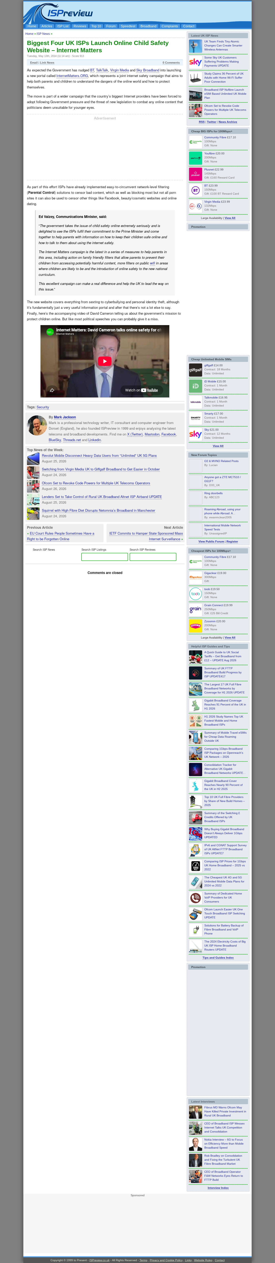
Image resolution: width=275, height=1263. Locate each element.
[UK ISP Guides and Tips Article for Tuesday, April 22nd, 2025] (195, 823)
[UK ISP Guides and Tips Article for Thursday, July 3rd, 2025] (195, 807)
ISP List (62, 26)
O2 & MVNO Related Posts (221, 461)
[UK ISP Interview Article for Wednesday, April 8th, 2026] (195, 1133)
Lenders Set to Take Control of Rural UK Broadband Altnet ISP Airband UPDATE (102, 496)
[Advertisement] (176, 12)
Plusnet (209, 169)
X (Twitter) (135, 433)
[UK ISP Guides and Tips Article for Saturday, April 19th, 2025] (195, 871)
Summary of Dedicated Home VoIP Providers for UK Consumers (223, 897)
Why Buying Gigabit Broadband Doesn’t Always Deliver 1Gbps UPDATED (224, 833)
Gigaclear (210, 573)
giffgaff (208, 365)
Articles (46, 26)
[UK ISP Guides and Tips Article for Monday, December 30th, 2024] (195, 887)
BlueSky (55, 439)
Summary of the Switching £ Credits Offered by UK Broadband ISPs (222, 817)
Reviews (80, 26)
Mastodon (152, 433)
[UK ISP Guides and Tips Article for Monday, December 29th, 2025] (195, 775)
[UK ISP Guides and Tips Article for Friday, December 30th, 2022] (195, 903)
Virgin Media (119, 69)
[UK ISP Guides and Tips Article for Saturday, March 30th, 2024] (195, 951)
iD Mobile (210, 381)
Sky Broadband (147, 69)
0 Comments (171, 62)
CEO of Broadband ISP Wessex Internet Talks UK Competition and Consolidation (224, 1127)
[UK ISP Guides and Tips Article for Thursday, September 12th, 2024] (195, 919)
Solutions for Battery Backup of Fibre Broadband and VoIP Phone (224, 929)
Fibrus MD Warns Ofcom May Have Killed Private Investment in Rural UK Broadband (225, 1111)
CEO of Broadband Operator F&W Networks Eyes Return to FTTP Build (223, 1175)
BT (92, 69)
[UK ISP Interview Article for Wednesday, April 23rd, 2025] (195, 1182)
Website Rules (203, 1260)
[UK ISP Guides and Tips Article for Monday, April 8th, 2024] (195, 855)
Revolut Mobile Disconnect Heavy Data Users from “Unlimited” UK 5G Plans (99, 455)
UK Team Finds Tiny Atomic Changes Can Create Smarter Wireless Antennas (223, 45)
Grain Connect (213, 605)
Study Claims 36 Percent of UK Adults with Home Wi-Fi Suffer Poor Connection (224, 77)
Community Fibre (215, 137)
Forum (111, 26)
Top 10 (96, 26)
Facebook (168, 433)
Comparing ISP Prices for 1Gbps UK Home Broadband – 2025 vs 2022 (225, 865)
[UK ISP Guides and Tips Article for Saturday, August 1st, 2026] (195, 694)
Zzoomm (210, 621)
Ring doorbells (213, 493)
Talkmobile (211, 397)
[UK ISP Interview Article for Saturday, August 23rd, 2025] (195, 1166)
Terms (143, 1260)
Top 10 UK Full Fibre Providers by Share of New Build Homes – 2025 (224, 801)
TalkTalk (102, 69)
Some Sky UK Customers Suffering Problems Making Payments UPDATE (221, 61)
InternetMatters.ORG (72, 75)
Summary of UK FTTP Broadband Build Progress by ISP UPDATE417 (223, 672)
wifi (152, 263)
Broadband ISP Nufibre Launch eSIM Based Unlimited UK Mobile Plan (225, 93)
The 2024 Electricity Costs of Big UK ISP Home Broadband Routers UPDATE (225, 945)
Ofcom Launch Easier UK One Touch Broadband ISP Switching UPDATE (224, 913)
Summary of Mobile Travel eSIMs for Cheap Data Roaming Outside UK (225, 736)
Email (34, 62)
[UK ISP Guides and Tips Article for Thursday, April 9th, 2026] (195, 742)
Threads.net (72, 439)
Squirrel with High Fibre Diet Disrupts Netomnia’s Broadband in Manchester (98, 510)
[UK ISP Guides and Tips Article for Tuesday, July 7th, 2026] (195, 710)
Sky (206, 429)
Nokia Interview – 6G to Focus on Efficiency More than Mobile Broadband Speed (224, 1143)
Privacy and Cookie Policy (166, 1260)
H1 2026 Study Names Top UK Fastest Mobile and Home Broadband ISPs (223, 720)
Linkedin (94, 439)
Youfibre (209, 153)
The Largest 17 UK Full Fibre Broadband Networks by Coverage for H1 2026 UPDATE (224, 688)
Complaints (170, 26)
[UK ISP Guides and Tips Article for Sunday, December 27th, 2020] (195, 839)
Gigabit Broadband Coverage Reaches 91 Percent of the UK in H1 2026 (225, 704)
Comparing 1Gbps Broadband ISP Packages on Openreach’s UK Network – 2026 (223, 752)
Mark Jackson (65, 417)
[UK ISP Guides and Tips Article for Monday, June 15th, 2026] (195, 726)
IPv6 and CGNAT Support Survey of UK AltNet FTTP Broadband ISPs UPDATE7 (225, 849)
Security (43, 406)
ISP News (43, 33)
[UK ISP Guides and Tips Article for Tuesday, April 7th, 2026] (195, 759)
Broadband (148, 26)
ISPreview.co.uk (99, 1260)
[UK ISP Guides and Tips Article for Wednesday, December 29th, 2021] (195, 935)
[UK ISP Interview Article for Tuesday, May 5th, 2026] (195, 1117)
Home (32, 26)
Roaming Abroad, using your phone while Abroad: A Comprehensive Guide (222, 513)
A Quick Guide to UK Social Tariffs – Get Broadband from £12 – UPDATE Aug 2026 (222, 656)
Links (188, 1260)
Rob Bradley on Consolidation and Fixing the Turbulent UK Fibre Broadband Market (223, 1159)
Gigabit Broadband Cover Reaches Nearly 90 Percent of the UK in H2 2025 (223, 785)
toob (207, 589)
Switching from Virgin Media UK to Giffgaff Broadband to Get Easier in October (101, 468)
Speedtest (128, 26)
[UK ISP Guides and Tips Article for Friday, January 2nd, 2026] (195, 791)
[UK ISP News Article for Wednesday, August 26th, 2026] (195, 51)
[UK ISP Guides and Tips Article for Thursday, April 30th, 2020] (195, 678)
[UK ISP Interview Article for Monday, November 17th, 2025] (195, 1149)
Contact (188, 26)
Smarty (208, 413)
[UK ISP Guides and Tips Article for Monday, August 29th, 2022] (195, 662)
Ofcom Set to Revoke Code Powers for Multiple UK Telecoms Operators (96, 482)
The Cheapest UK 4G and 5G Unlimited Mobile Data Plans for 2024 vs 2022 (224, 881)
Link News (47, 62)
